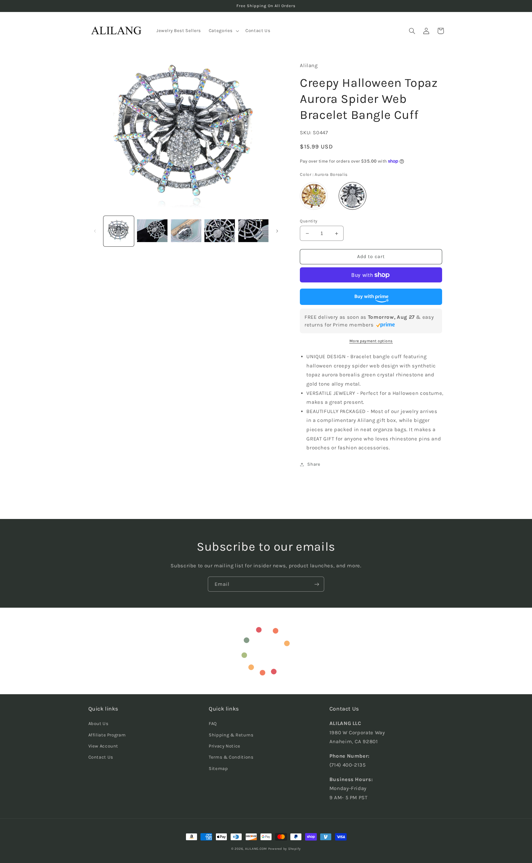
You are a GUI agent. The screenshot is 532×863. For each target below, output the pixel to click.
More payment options (371, 340)
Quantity (308, 220)
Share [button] (313, 464)
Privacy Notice (224, 746)
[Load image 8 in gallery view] (186, 231)
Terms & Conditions (231, 757)
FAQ (213, 723)
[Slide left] (95, 231)
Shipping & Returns (231, 735)
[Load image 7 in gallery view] (152, 231)
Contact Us (100, 757)
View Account (103, 746)
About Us (98, 723)
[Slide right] (277, 231)
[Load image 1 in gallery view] (118, 231)
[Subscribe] (317, 584)
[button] (223, 31)
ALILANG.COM (256, 849)
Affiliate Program (107, 735)
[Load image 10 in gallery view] (253, 231)
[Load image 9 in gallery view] (219, 231)
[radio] (314, 196)
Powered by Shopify (284, 849)
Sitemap (218, 768)
